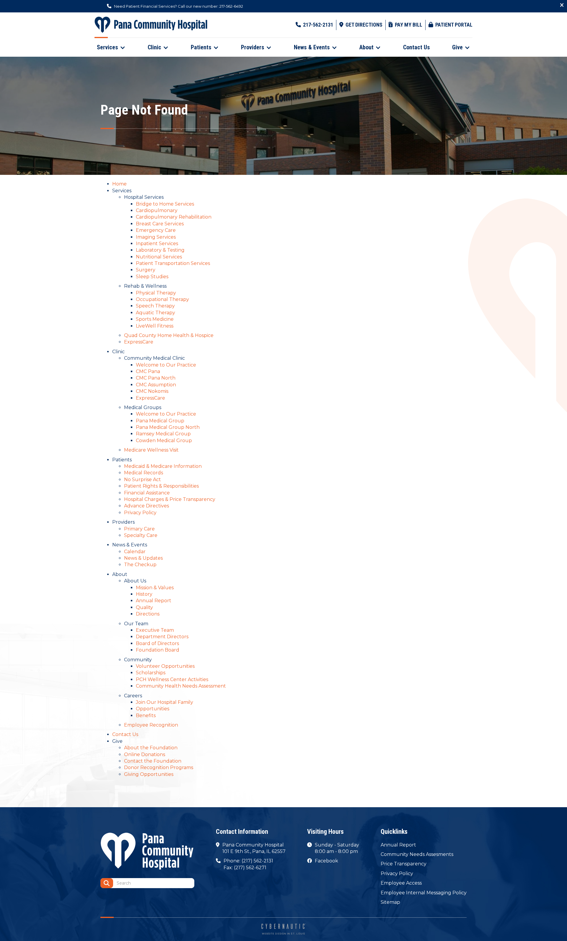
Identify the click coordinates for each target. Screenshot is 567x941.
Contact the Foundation (152, 761)
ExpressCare (138, 342)
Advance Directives (146, 506)
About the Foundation (150, 747)
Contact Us (125, 734)
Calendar (135, 551)
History (144, 594)
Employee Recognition (151, 725)
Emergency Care (156, 230)
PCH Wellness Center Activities (172, 679)
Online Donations (144, 754)
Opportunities (152, 709)
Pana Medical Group (160, 421)
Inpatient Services (157, 243)
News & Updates (143, 558)
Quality (144, 607)
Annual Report (153, 600)
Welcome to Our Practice (166, 365)
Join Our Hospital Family (164, 702)
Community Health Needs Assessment (181, 686)
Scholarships (150, 672)
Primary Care (139, 529)
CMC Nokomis (152, 391)
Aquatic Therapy (155, 312)
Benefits (146, 715)
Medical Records (143, 473)
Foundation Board (157, 650)
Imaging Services (156, 237)
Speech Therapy (155, 306)
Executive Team (155, 630)
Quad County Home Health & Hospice (169, 335)
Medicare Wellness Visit (151, 450)
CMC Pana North (155, 378)
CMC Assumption (156, 385)
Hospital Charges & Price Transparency (169, 499)
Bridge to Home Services (165, 204)
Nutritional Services (159, 257)
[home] (150, 25)
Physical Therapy (156, 293)
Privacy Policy (140, 512)
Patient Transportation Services (173, 263)
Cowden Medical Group (164, 440)
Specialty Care (140, 535)
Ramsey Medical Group (163, 434)
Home (119, 184)
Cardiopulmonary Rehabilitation (173, 217)
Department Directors (162, 636)
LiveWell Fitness (154, 326)
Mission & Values (155, 587)
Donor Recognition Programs (158, 767)
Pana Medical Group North (168, 427)
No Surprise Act (142, 479)
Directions (147, 614)
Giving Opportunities (148, 774)
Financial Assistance (147, 493)
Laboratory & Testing (160, 250)
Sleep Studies (152, 276)
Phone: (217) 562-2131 (248, 861)
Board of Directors (157, 643)
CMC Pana (148, 371)
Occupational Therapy (162, 299)
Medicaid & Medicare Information (163, 466)
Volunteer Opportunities (165, 666)
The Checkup (140, 564)
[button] (111, 47)
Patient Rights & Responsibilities (161, 486)
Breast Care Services (160, 224)
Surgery (145, 270)
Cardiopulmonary (156, 210)
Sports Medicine (155, 319)
